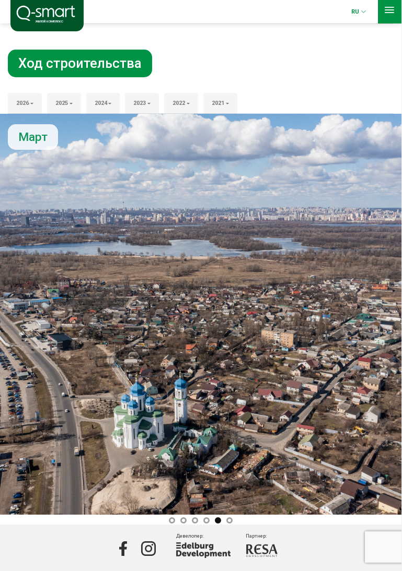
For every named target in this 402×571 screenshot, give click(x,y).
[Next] (380, 314)
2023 (139, 103)
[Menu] (389, 11)
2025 (61, 103)
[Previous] (21, 314)
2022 (179, 103)
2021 (218, 103)
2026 (22, 103)
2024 (101, 103)
